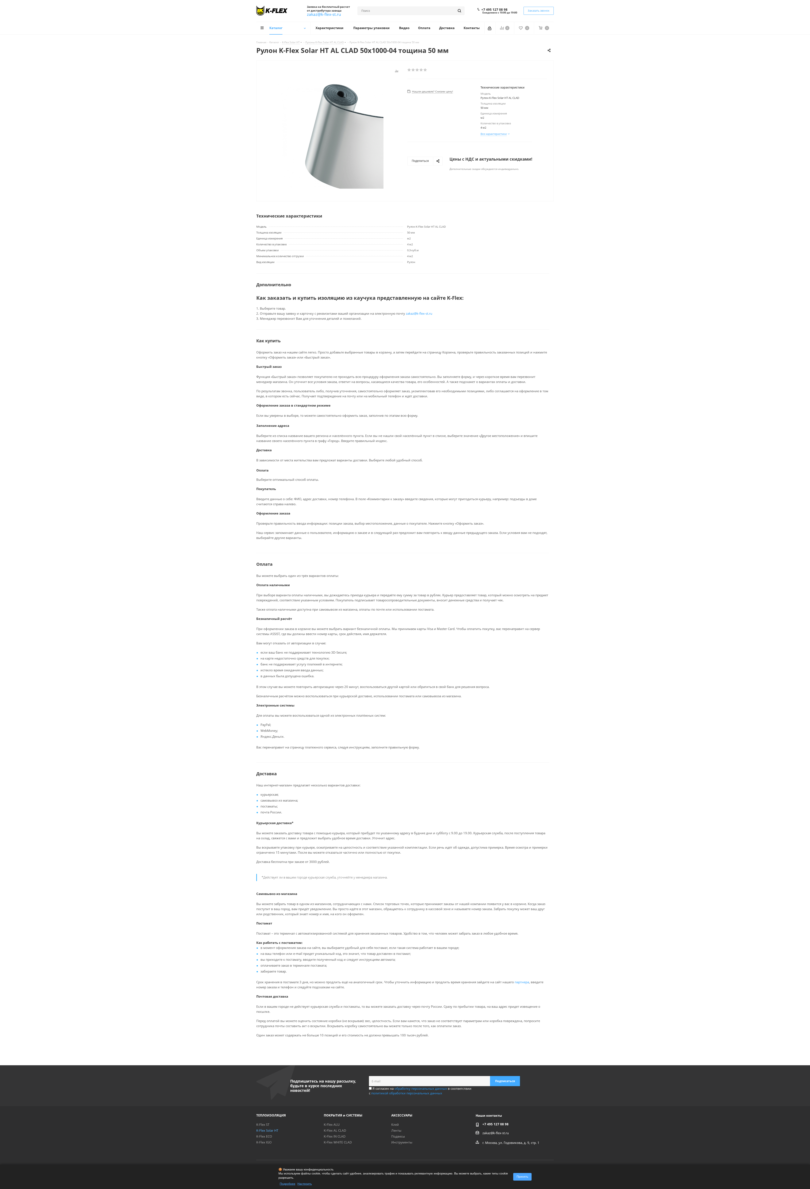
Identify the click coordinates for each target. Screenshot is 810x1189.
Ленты (396, 1130)
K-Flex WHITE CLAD (338, 1142)
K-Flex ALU (332, 1124)
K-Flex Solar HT (267, 1130)
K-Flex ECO (264, 1136)
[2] (413, 70)
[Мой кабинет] (490, 28)
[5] (425, 70)
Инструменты (401, 1142)
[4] (421, 70)
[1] (409, 70)
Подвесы (398, 1136)
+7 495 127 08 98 (494, 9)
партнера (522, 982)
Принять (522, 1176)
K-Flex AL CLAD (335, 1130)
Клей (395, 1124)
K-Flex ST (262, 1124)
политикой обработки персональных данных (406, 1093)
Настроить (304, 1183)
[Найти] (459, 11)
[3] (417, 70)
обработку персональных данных (420, 1088)
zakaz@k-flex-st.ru (324, 14)
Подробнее (287, 1183)
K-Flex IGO (264, 1142)
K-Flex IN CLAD (335, 1136)
